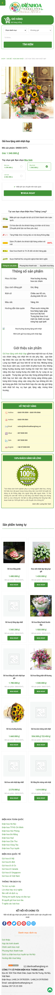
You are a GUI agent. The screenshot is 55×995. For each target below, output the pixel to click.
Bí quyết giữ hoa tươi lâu (12, 900)
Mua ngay (29, 193)
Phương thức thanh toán (12, 951)
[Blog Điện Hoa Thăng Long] (28, 923)
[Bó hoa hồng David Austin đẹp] (41, 605)
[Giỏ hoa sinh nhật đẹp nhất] (14, 766)
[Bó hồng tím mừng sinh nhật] (41, 766)
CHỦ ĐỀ (9, 59)
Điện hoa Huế (8, 838)
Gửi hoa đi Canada (10, 869)
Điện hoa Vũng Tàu (10, 845)
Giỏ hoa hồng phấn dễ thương (41, 676)
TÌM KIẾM (27, 44)
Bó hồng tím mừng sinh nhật (41, 782)
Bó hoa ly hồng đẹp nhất (14, 622)
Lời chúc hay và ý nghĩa (12, 890)
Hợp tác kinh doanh (10, 943)
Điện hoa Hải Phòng (10, 831)
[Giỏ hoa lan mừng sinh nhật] (41, 712)
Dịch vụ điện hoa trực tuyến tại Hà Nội (18, 954)
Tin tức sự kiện (8, 886)
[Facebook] (4, 923)
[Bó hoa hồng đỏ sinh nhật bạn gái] (14, 659)
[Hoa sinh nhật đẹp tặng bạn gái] (41, 552)
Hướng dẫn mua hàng (11, 958)
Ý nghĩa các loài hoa (10, 903)
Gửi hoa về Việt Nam (11, 876)
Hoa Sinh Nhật (18, 59)
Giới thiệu (6, 940)
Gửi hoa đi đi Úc (9, 865)
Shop (3, 59)
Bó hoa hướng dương (14, 729)
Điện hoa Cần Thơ (9, 841)
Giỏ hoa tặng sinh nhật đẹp (15, 353)
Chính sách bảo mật (10, 947)
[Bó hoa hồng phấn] (14, 552)
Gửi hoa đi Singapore (11, 872)
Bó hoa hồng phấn (14, 569)
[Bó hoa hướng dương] (14, 712)
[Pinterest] (14, 923)
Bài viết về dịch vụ (10, 893)
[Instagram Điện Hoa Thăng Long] (33, 923)
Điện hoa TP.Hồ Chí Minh (12, 827)
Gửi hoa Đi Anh (8, 862)
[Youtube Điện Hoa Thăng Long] (9, 923)
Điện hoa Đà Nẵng (10, 834)
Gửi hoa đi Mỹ (8, 858)
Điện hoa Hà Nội (9, 824)
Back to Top (49, 989)
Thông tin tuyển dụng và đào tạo (16, 897)
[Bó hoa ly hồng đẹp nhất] (14, 605)
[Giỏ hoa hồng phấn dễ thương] (41, 659)
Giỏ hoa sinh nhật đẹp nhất (14, 782)
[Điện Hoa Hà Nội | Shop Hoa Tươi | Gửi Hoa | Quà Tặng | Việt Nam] (27, 7)
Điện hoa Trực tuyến (10, 848)
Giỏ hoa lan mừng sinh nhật (41, 729)
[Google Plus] (19, 923)
